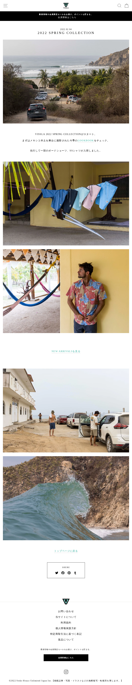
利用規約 (66, 622)
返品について (66, 639)
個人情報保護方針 (66, 628)
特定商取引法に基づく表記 (66, 634)
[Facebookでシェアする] (62, 573)
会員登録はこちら (66, 658)
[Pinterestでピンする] (69, 573)
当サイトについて (66, 617)
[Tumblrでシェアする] (75, 573)
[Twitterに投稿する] (56, 573)
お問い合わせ (66, 611)
